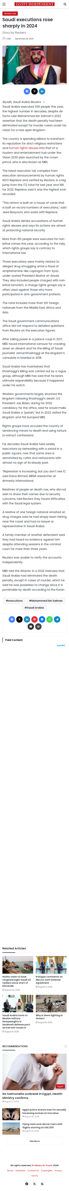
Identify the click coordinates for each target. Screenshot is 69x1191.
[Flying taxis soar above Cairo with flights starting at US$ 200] (11, 1128)
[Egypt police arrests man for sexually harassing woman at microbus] (11, 1114)
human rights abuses (24, 148)
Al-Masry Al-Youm (42, 1165)
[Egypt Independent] (34, 4)
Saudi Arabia (35, 608)
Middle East (10, 13)
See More (35, 1141)
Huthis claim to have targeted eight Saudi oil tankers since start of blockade (16, 981)
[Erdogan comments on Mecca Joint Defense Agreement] (51, 964)
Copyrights (46, 1170)
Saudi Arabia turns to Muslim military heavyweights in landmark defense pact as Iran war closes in (16, 1021)
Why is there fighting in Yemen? (49, 1017)
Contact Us (33, 1170)
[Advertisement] (34, 796)
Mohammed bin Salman (47, 601)
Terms (34, 1175)
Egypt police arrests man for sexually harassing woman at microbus (44, 1111)
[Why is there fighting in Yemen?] (51, 1003)
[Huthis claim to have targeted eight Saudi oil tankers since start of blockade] (17, 964)
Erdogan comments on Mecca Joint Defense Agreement (49, 979)
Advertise (20, 1170)
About (10, 1170)
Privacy (58, 1170)
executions (15, 601)
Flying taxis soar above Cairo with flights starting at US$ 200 (42, 1125)
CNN (9, 38)
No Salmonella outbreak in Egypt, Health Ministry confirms (32, 1096)
